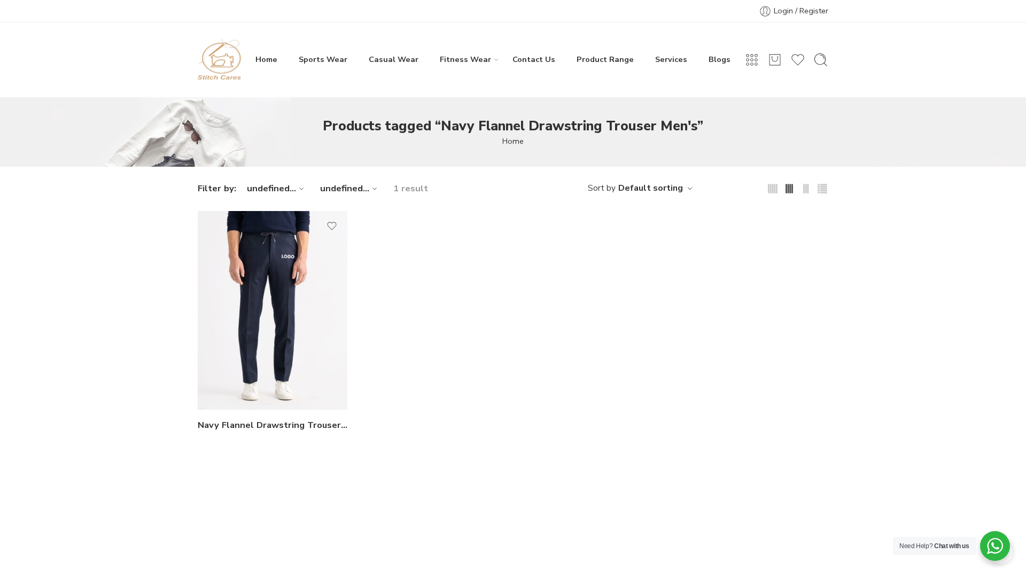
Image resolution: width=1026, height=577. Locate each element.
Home (266, 59)
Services (671, 59)
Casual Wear (393, 59)
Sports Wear (323, 59)
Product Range (605, 59)
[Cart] (774, 59)
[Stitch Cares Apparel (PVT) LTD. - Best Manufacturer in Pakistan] (220, 59)
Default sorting (650, 188)
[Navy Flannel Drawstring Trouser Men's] (272, 310)
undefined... (271, 188)
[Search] (820, 59)
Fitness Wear (465, 59)
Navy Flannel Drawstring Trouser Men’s (272, 425)
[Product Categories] (751, 59)
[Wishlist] (332, 226)
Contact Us (533, 59)
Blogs (719, 59)
